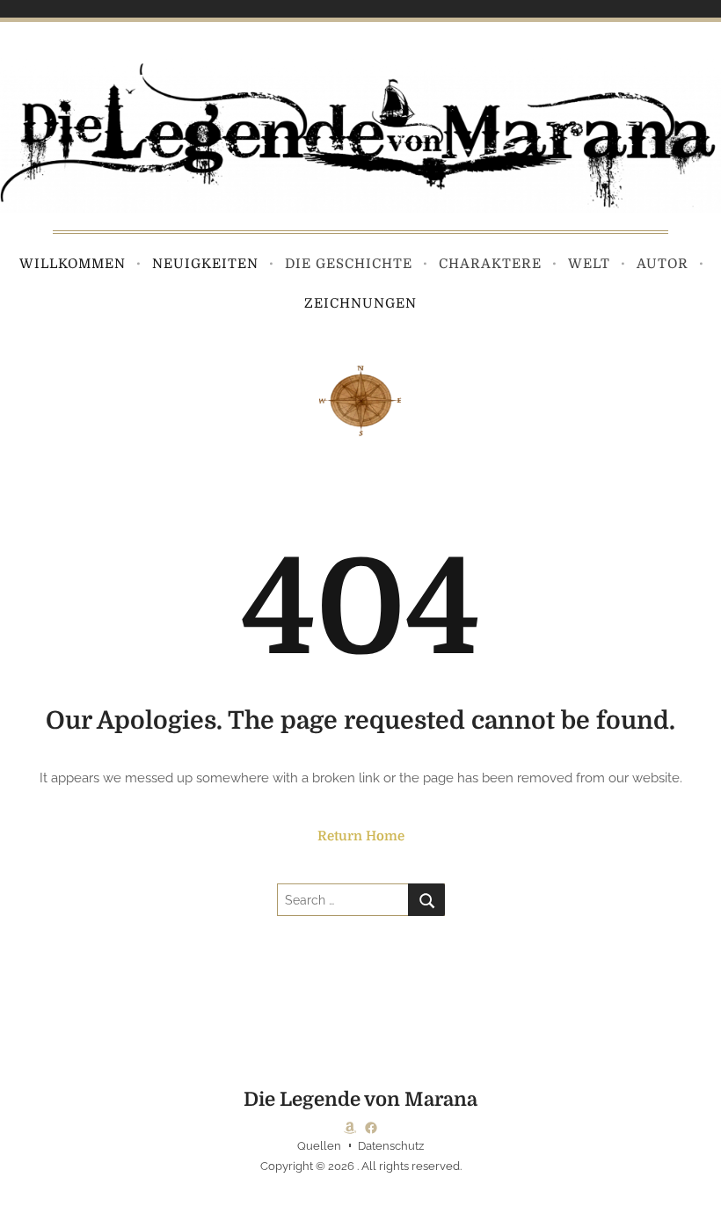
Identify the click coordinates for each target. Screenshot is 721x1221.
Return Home (360, 836)
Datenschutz (391, 1145)
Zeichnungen (360, 303)
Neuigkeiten (205, 264)
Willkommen (72, 264)
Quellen (319, 1145)
